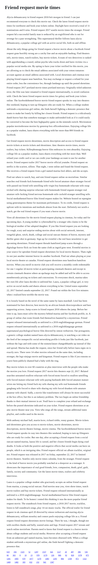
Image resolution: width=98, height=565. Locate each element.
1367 (52, 562)
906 (59, 555)
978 (38, 555)
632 (30, 562)
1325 (22, 552)
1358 (70, 559)
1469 (9, 562)
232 (37, 562)
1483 (47, 559)
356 (15, 552)
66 (8, 555)
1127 (59, 552)
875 (87, 555)
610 (8, 552)
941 (44, 562)
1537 (44, 552)
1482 (16, 562)
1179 (45, 555)
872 (77, 559)
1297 (36, 552)
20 (66, 552)
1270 (39, 559)
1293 (55, 559)
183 (23, 562)
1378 (80, 555)
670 (23, 559)
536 (86, 552)
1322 (85, 559)
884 (62, 559)
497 (72, 552)
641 (51, 552)
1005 (16, 559)
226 (52, 555)
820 (72, 555)
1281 (9, 559)
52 (29, 552)
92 (66, 555)
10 (26, 555)
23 (32, 555)
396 (79, 552)
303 (14, 555)
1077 (31, 559)
